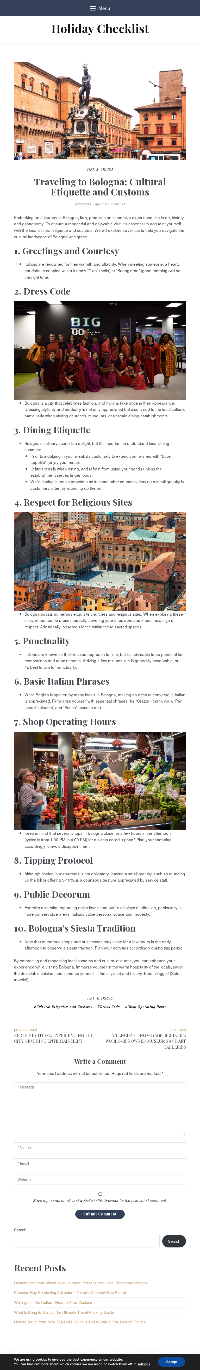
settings (144, 1364)
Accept (171, 1361)
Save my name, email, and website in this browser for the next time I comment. (100, 1200)
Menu (104, 8)
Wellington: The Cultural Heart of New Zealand (53, 1302)
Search (20, 1229)
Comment (118, 204)
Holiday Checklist (100, 28)
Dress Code (110, 1007)
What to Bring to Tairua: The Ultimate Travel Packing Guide (64, 1312)
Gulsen (101, 204)
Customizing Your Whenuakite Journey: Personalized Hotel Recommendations (81, 1282)
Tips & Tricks (100, 999)
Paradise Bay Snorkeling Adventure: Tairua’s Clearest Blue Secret (70, 1292)
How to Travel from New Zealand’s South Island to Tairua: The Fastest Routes (80, 1321)
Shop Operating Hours (147, 1007)
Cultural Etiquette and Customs (64, 1007)
